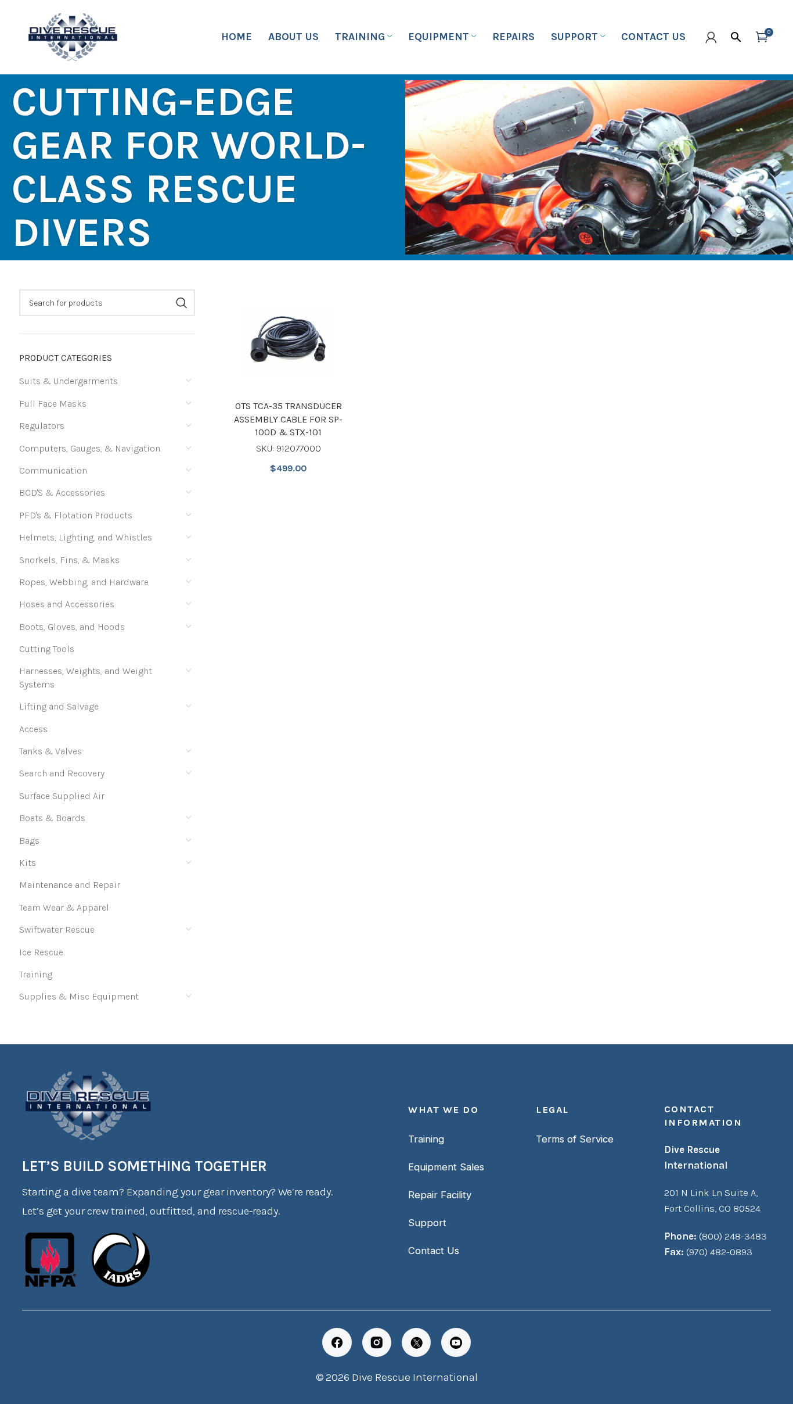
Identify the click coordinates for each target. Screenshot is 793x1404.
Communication (53, 470)
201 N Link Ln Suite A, (711, 1192)
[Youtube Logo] (455, 1342)
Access (33, 729)
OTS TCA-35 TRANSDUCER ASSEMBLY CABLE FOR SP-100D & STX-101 (288, 419)
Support (427, 1222)
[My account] (711, 37)
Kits (27, 862)
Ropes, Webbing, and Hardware (84, 582)
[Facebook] (336, 1342)
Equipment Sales (446, 1167)
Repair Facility (439, 1195)
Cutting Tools (46, 648)
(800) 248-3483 (733, 1236)
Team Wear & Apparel (64, 907)
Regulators (41, 425)
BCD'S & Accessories (62, 492)
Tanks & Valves (50, 751)
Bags (29, 840)
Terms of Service (575, 1139)
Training (35, 974)
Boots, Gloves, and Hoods (72, 626)
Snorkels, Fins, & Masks (69, 559)
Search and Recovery (61, 773)
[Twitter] (416, 1342)
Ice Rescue (41, 952)
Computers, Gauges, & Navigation (89, 448)
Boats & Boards (52, 817)
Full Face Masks (52, 403)
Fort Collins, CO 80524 (712, 1208)
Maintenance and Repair (69, 884)
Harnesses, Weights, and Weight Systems (85, 677)
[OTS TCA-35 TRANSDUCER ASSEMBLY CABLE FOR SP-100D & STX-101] (288, 342)
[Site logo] (71, 35)
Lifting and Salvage (59, 706)
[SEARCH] (181, 302)
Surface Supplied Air (61, 795)
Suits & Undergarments (68, 380)
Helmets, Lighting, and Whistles (85, 537)
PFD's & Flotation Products (75, 515)
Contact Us (433, 1250)
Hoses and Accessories (66, 604)
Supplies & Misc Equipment (79, 996)
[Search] (736, 37)
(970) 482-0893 (719, 1252)
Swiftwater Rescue (57, 929)
